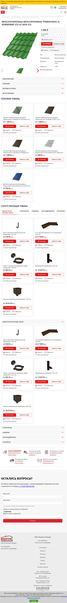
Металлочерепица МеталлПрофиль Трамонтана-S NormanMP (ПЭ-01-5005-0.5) (16, 185)
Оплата (43, 560)
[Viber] (51, 7)
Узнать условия (12, 454)
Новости (42, 551)
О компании (42, 547)
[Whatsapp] (55, 7)
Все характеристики (46, 69)
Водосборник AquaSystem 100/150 (46, 266)
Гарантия (42, 564)
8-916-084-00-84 (42, 587)
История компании (48, 463)
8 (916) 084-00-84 (62, 8)
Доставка (42, 557)
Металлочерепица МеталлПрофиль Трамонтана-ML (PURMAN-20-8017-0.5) (47, 118)
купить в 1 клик (59, 44)
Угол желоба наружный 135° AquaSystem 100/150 (48, 233)
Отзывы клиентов (42, 567)
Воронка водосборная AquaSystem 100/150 (17, 299)
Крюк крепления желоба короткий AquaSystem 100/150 (14, 233)
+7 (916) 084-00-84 (26, 486)
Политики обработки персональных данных (25, 506)
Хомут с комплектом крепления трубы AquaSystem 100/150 (15, 266)
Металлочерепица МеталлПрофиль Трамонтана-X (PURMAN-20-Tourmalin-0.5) (16, 118)
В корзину (48, 43)
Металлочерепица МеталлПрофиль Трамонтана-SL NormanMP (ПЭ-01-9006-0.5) (49, 151)
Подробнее (32, 454)
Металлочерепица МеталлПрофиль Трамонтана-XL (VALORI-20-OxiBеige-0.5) (16, 151)
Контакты (43, 554)
